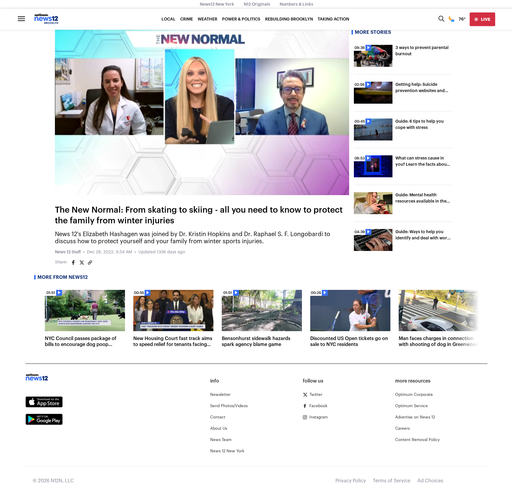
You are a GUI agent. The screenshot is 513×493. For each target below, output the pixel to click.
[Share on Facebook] (73, 262)
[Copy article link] (90, 262)
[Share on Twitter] (81, 262)
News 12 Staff (68, 252)
